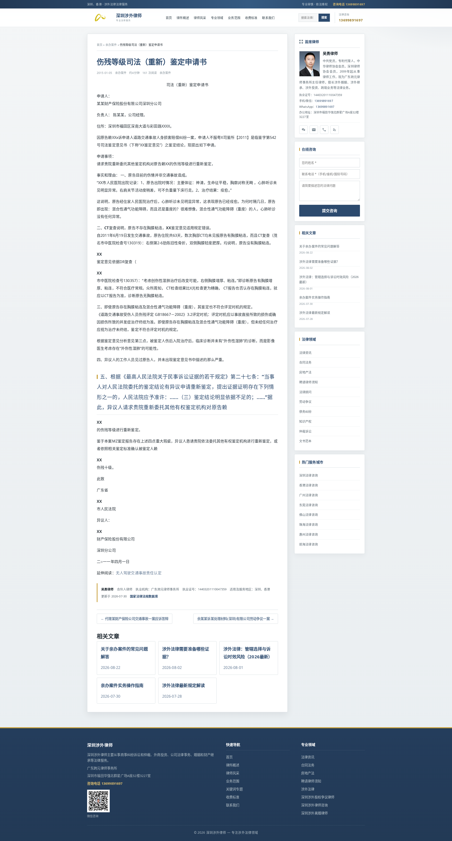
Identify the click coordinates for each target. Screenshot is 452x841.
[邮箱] (314, 129)
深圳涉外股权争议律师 (318, 797)
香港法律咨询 (308, 485)
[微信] (303, 129)
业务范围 (234, 18)
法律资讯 (305, 352)
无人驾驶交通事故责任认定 (138, 572)
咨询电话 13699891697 (349, 4)
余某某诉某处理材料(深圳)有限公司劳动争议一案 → (235, 618)
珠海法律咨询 (308, 524)
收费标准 (251, 18)
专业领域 (217, 18)
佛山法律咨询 (308, 514)
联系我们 (268, 18)
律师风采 (200, 18)
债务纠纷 (305, 411)
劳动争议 (305, 401)
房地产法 (305, 372)
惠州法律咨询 (308, 534)
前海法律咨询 (308, 544)
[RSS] (334, 129)
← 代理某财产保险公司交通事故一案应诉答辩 (134, 618)
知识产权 (305, 421)
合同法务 (305, 362)
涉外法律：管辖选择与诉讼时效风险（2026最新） (329, 279)
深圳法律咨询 (308, 475)
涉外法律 (308, 789)
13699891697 (324, 101)
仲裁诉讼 (305, 431)
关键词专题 (234, 789)
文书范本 (305, 441)
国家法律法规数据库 (144, 596)
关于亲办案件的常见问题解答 (319, 246)
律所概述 (183, 18)
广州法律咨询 (308, 495)
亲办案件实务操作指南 (314, 297)
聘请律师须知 (308, 382)
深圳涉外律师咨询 (314, 805)
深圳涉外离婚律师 (314, 813)
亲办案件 (111, 45)
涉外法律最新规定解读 (314, 312)
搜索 (324, 18)
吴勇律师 (330, 53)
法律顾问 (305, 392)
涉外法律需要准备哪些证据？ (319, 261)
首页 (169, 18)
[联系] (324, 129)
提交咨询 (329, 210)
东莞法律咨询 (308, 505)
